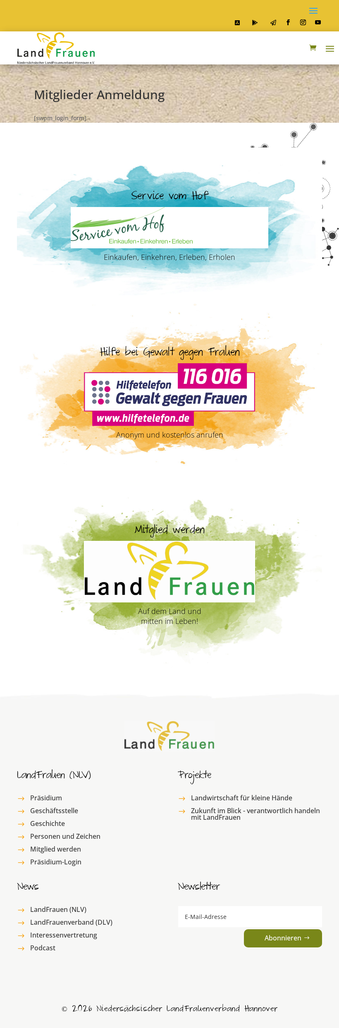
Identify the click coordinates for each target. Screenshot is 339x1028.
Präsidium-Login (55, 861)
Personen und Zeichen (65, 836)
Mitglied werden (55, 849)
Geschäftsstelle (54, 810)
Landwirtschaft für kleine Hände (241, 797)
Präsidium (46, 797)
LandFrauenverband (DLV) (71, 922)
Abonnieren (283, 937)
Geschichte (47, 823)
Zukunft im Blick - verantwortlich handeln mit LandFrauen (255, 814)
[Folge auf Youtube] (318, 22)
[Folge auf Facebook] (288, 22)
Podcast (42, 947)
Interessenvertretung (63, 935)
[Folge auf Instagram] (303, 22)
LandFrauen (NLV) (58, 909)
